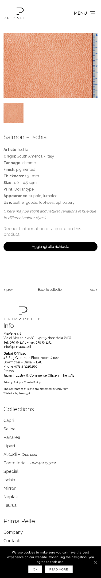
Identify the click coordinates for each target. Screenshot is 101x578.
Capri (9, 420)
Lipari (9, 445)
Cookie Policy (32, 382)
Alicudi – (20, 454)
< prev (8, 289)
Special (11, 471)
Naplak (11, 496)
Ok (35, 569)
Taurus (10, 505)
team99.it (25, 393)
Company (13, 532)
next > (93, 289)
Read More (58, 569)
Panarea (12, 437)
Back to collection (50, 289)
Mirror (10, 488)
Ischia (9, 479)
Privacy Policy (12, 382)
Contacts (13, 540)
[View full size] (9, 40)
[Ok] (95, 562)
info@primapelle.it (17, 347)
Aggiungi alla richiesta (50, 246)
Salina (10, 428)
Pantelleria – (30, 462)
